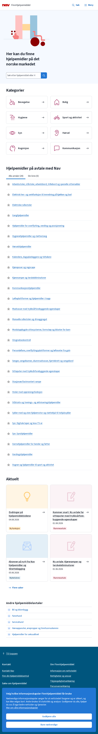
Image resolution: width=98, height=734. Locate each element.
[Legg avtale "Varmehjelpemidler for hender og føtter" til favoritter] (8, 444)
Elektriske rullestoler (22, 205)
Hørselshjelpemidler (21, 246)
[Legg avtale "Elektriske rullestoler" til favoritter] (8, 205)
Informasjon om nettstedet (63, 670)
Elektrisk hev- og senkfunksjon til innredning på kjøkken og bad (42, 194)
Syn (20, 133)
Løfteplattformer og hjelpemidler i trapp (31, 298)
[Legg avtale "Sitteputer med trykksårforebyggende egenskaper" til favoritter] (8, 371)
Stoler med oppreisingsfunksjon (27, 392)
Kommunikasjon (71, 148)
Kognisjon (23, 148)
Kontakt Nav (8, 670)
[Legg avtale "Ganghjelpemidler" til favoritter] (8, 215)
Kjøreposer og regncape (23, 267)
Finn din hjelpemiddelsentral (15, 676)
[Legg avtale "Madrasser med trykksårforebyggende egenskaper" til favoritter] (8, 309)
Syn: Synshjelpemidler (22, 433)
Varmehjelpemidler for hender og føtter (31, 444)
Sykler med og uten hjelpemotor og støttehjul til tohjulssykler (41, 412)
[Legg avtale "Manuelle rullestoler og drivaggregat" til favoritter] (8, 319)
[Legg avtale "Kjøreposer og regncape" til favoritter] (8, 267)
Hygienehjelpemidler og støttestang (29, 236)
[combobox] (23, 75)
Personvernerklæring (60, 686)
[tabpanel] (49, 324)
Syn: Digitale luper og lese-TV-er (27, 423)
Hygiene (22, 117)
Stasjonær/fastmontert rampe (26, 381)
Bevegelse (24, 102)
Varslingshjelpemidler (22, 454)
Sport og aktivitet (72, 117)
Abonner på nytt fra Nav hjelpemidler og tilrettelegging (22, 565)
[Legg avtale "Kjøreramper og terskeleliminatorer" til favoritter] (8, 278)
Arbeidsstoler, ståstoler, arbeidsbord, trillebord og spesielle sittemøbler (46, 184)
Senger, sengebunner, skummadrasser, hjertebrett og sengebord (42, 360)
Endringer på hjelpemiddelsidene (20, 514)
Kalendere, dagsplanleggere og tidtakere (31, 257)
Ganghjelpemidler (20, 215)
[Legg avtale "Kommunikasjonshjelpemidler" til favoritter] (8, 288)
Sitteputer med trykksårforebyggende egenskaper (36, 371)
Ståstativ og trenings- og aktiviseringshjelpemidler (36, 402)
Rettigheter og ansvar (60, 676)
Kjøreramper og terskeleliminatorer (29, 277)
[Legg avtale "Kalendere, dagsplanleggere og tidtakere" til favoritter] (8, 257)
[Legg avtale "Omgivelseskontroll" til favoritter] (8, 340)
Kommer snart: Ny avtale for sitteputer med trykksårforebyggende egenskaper (68, 516)
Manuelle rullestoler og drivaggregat (29, 319)
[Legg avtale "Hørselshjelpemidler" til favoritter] (8, 246)
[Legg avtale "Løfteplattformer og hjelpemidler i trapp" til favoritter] (8, 298)
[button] (16, 588)
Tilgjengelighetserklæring (62, 681)
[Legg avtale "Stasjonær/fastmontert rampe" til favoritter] (8, 382)
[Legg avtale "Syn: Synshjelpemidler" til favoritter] (8, 433)
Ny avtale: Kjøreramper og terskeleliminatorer (67, 563)
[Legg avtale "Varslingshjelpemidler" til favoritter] (8, 454)
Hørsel (66, 133)
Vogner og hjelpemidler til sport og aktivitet (33, 464)
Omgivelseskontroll (21, 340)
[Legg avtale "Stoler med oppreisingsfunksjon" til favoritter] (8, 392)
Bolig (65, 102)
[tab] (15, 176)
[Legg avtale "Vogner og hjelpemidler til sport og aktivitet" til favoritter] (8, 465)
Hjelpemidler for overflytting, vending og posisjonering (38, 225)
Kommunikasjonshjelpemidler (26, 288)
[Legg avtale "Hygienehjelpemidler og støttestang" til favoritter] (8, 236)
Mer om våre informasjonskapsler (22, 707)
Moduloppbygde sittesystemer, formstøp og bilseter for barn (41, 329)
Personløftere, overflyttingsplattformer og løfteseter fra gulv (41, 350)
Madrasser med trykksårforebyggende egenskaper (36, 308)
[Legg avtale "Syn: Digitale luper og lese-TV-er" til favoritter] (8, 423)
